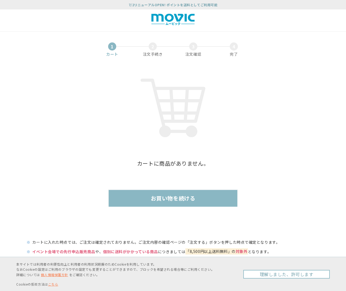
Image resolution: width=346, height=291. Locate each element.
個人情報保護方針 (54, 274)
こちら (53, 284)
